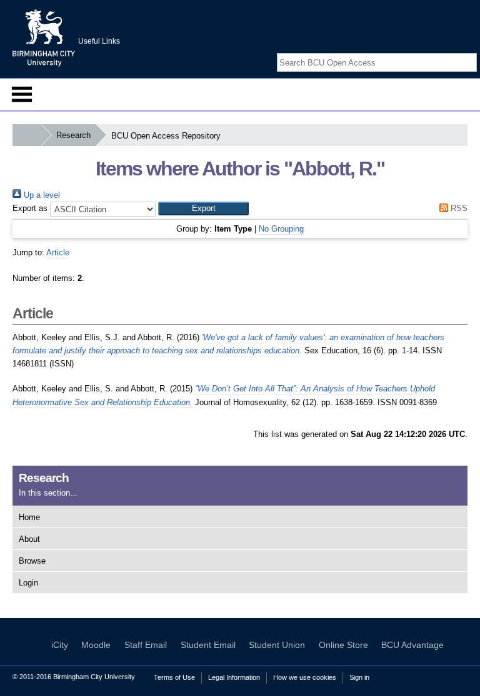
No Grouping (281, 228)
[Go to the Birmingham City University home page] (43, 37)
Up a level (40, 195)
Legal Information (234, 677)
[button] (203, 208)
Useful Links (99, 41)
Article (57, 252)
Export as (30, 208)
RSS (458, 208)
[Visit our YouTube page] (470, 51)
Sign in (359, 677)
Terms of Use (174, 677)
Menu (21, 94)
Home (29, 517)
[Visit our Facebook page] (441, 51)
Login (28, 582)
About (29, 539)
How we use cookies (304, 677)
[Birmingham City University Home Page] (26, 135)
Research (73, 135)
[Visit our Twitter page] (455, 51)
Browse (32, 561)
